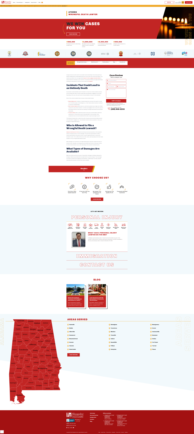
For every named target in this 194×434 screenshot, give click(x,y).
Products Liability (71, 112)
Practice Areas (106, 62)
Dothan (154, 338)
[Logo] (6, 2)
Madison (113, 331)
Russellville (114, 342)
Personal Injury (20, 2)
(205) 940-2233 (118, 109)
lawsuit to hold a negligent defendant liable (91, 78)
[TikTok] (70, 427)
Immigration (27, 2)
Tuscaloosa (114, 328)
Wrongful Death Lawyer (82, 62)
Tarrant (154, 345)
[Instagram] (68, 427)
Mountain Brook (73, 338)
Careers (92, 419)
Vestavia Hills (155, 331)
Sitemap (126, 432)
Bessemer (155, 335)
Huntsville (71, 324)
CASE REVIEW (97, 199)
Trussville (113, 335)
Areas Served (33, 2)
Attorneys (92, 413)
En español (90, 81)
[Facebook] (66, 427)
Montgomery (155, 324)
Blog (39, 2)
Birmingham (114, 324)
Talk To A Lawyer (116, 100)
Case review (188, 2)
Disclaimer (113, 432)
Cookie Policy (103, 432)
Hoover (154, 328)
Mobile (71, 328)
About (14, 2)
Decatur (71, 342)
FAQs (99, 432)
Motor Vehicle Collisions (73, 106)
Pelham (113, 345)
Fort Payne (155, 342)
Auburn (113, 338)
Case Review (73, 34)
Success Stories (94, 415)
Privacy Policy (108, 432)
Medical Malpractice (72, 101)
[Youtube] (73, 427)
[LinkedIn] (71, 427)
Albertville (72, 331)
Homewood (72, 335)
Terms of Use (118, 432)
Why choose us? (94, 62)
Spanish (42, 2)
